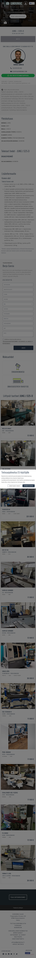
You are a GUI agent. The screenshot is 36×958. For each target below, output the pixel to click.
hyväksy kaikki (28, 486)
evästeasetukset (14, 486)
